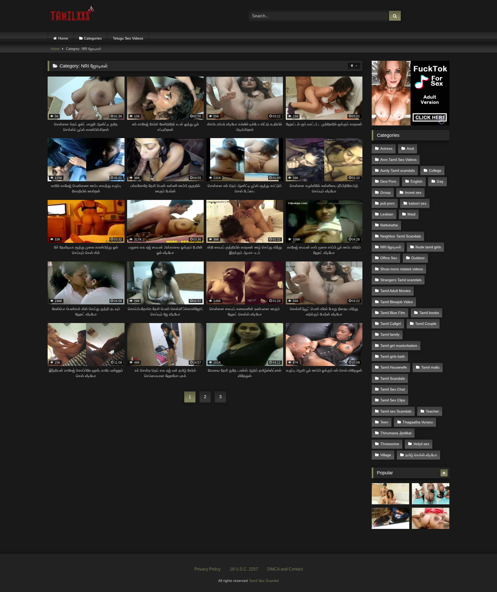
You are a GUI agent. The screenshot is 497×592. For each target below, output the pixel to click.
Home (63, 38)
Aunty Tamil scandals (397, 170)
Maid (411, 214)
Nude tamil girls (428, 247)
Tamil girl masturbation (398, 345)
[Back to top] (481, 577)
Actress (386, 148)
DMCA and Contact (285, 569)
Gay (440, 181)
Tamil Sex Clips (392, 400)
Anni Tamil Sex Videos (398, 160)
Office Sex (388, 258)
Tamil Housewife (393, 367)
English (416, 181)
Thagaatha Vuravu (418, 422)
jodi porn (387, 203)
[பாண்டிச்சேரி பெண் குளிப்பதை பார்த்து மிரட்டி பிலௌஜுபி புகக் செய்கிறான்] (430, 493)
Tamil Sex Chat (392, 389)
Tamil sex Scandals (396, 411)
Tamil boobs (429, 313)
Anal (410, 148)
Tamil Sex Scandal (264, 581)
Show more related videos (401, 269)
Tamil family (389, 334)
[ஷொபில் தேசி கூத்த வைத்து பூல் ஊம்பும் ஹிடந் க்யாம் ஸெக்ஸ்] (390, 518)
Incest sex (413, 192)
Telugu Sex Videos (128, 38)
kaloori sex (417, 203)
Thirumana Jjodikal (395, 433)
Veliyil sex (421, 444)
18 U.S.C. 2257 (244, 569)
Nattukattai (389, 225)
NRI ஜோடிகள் (390, 247)
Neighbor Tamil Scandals (400, 236)
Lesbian (386, 214)
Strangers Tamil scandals (400, 280)
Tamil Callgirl (390, 323)
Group (385, 192)
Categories (93, 38)
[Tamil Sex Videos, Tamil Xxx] (73, 15)
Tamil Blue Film (392, 313)
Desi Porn (388, 181)
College (435, 170)
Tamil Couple (425, 323)
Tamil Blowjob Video (396, 302)
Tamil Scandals (392, 378)
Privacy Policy (207, 569)
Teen (384, 422)
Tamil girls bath (392, 356)
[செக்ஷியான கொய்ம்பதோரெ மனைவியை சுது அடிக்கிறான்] (390, 493)
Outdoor (418, 258)
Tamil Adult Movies (395, 291)
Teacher (432, 411)
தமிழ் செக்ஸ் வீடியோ (421, 455)
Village (385, 455)
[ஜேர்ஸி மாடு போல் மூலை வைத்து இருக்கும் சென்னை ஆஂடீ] (430, 518)
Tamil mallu (430, 367)
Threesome (389, 444)
